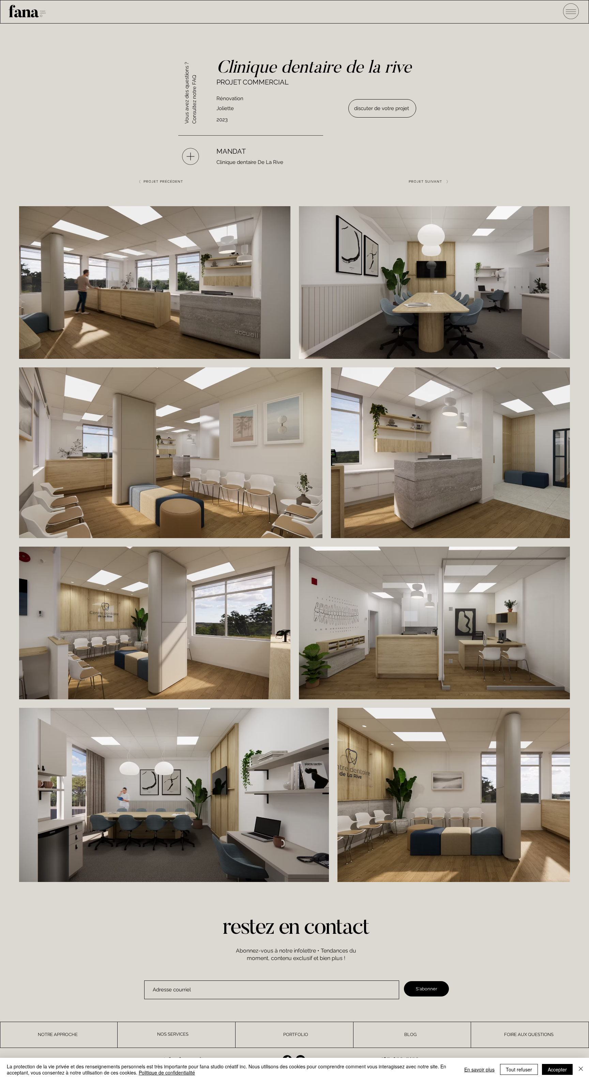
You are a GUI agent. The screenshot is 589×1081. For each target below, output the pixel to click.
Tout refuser (519, 1069)
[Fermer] (581, 1069)
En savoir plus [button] (479, 1069)
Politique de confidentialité (167, 1072)
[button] (571, 11)
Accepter (557, 1069)
